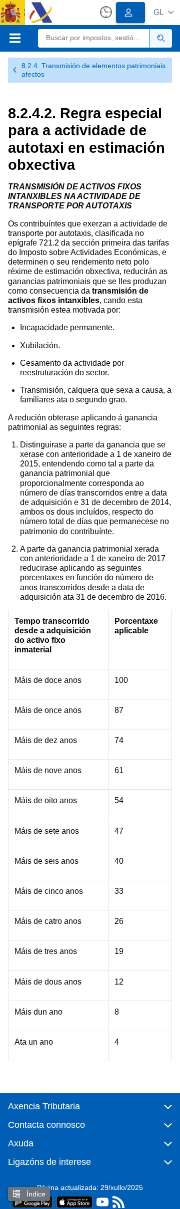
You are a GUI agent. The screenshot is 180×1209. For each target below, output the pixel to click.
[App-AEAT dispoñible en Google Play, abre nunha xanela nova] (32, 1201)
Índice (35, 1194)
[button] (163, 12)
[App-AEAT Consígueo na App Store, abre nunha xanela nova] (74, 1201)
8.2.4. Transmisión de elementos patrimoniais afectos (94, 70)
